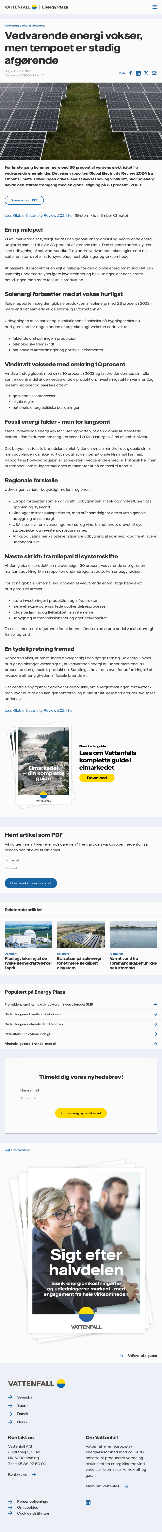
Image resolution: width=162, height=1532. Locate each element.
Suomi (22, 1405)
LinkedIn (138, 73)
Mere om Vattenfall (102, 1486)
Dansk (22, 1413)
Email (154, 73)
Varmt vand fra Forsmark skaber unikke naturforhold (133, 963)
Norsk (22, 1422)
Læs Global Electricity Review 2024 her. (39, 710)
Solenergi (38, 25)
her (71, 215)
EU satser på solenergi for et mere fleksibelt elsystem (79, 963)
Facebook (131, 73)
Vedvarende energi (18, 25)
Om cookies (27, 1507)
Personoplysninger (33, 1501)
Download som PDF (24, 200)
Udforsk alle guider (142, 1356)
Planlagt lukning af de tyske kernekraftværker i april (28, 963)
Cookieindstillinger (33, 1513)
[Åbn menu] (155, 7)
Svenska (24, 1397)
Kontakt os (17, 1474)
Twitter (146, 73)
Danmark (11, 953)
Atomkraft (116, 953)
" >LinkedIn (88, 1502)
